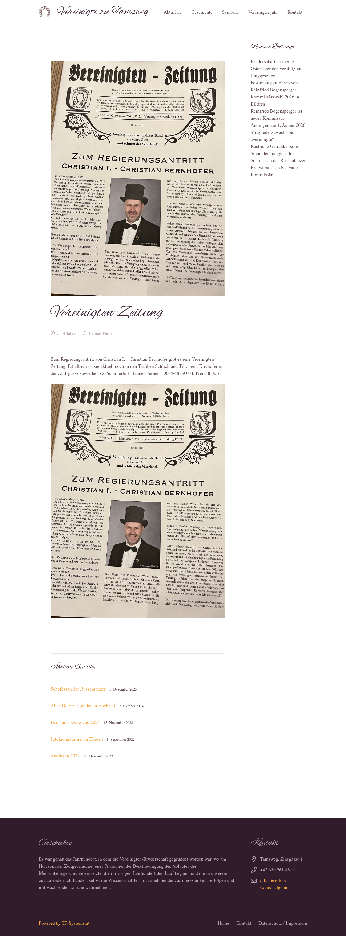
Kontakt (243, 923)
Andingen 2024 (65, 755)
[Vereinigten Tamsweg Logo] (45, 12)
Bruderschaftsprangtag (272, 61)
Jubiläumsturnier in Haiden (77, 739)
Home (223, 923)
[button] (217, 12)
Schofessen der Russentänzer (78, 689)
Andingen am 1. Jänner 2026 (278, 125)
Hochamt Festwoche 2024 (75, 722)
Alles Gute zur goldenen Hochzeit (83, 705)
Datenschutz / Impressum (282, 923)
